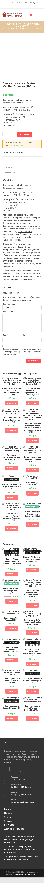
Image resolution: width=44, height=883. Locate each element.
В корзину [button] (11, 403)
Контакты (9, 825)
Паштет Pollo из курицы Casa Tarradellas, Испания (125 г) (32, 652)
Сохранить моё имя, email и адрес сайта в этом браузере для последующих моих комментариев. (21, 352)
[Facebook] (7, 769)
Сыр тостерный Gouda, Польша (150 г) (12, 708)
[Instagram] (12, 769)
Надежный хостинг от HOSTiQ (27, 874)
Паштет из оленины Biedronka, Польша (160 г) (12, 420)
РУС (38, 3)
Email (26, 335)
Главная (8, 809)
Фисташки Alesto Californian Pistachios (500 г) (32, 708)
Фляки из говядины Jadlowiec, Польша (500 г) (32, 459)
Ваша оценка (9, 304)
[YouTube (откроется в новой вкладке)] (24, 5)
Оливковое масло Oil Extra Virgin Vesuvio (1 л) (11, 591)
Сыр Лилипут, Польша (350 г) (32, 484)
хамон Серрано (21, 234)
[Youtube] (18, 769)
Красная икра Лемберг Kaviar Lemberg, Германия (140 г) (11, 517)
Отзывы (8, 821)
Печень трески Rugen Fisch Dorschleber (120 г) (11, 649)
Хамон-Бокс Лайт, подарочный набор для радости (32, 622)
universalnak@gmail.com (22, 802)
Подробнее (12, 497)
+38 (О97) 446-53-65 (16, 3)
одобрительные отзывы (23, 279)
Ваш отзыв (8, 311)
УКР (32, 3)
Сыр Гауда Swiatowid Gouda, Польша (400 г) (32, 681)
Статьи (8, 817)
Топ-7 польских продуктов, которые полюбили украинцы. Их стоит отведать (19, 850)
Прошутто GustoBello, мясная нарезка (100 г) (11, 457)
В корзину (24, 134)
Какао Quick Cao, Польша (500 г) (11, 619)
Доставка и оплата (14, 829)
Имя (5, 335)
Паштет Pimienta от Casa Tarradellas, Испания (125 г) (32, 559)
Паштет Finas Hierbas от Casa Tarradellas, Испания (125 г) (11, 562)
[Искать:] (40, 14)
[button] (12, 152)
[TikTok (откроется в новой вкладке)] (27, 5)
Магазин (8, 813)
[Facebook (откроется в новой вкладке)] (17, 5)
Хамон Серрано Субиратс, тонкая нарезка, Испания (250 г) (32, 594)
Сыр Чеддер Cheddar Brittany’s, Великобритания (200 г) (11, 391)
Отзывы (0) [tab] (9, 173)
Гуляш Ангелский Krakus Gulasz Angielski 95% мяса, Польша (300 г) (32, 391)
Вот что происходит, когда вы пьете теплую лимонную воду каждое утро (19, 840)
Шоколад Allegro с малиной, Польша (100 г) (11, 681)
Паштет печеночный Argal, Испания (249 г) (11, 487)
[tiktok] (24, 769)
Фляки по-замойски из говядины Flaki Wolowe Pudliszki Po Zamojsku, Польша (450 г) (32, 428)
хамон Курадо (25, 231)
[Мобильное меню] (35, 14)
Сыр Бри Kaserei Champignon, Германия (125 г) (32, 514)
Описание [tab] (9, 167)
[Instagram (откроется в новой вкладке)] (20, 5)
